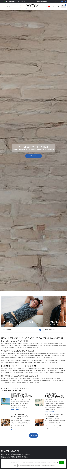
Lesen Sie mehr (15, 409)
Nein (14, 465)
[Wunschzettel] (58, 6)
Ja (61, 462)
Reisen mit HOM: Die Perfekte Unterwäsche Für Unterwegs (21, 396)
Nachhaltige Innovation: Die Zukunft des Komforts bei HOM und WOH (55, 397)
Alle (32, 435)
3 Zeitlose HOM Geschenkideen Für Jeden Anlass (19, 416)
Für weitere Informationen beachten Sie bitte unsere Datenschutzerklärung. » (37, 465)
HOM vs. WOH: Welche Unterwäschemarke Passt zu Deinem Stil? (54, 416)
